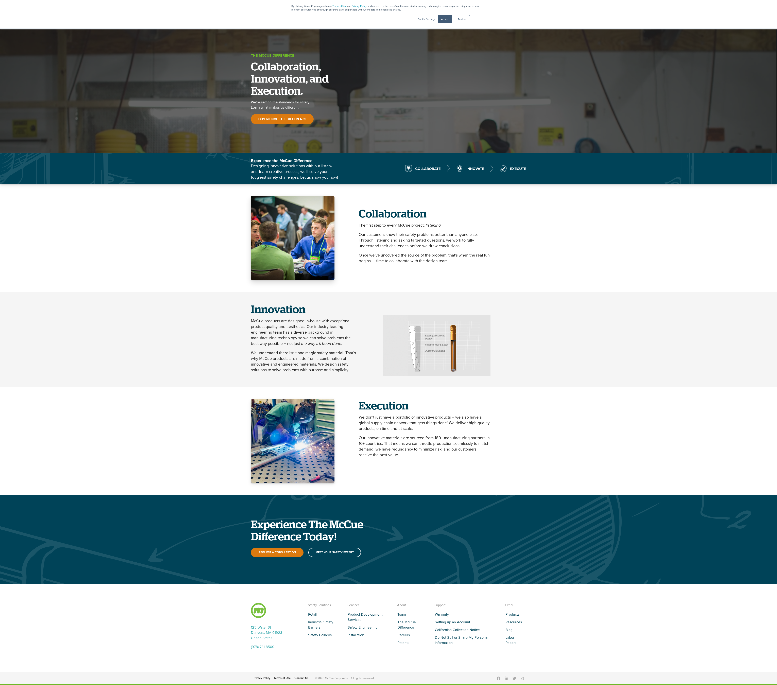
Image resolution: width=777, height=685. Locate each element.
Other (509, 605)
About (401, 605)
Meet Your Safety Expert (335, 552)
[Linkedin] (506, 678)
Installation (356, 635)
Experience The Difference (282, 119)
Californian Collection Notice (457, 630)
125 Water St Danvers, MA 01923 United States (266, 632)
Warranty (442, 614)
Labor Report (510, 640)
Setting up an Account (452, 622)
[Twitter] (514, 678)
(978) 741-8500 (262, 647)
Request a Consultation (277, 552)
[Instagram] (522, 678)
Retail (312, 614)
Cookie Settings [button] (426, 19)
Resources (513, 622)
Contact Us (301, 678)
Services (353, 605)
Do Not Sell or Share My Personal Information (461, 640)
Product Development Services (365, 617)
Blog (509, 630)
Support (440, 605)
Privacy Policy (359, 6)
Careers (403, 635)
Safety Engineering (363, 627)
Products (512, 614)
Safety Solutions (319, 605)
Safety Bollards (320, 635)
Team (401, 614)
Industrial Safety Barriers (320, 625)
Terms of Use (339, 6)
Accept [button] (445, 19)
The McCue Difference (406, 625)
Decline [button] (462, 19)
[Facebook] (499, 678)
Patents (403, 642)
